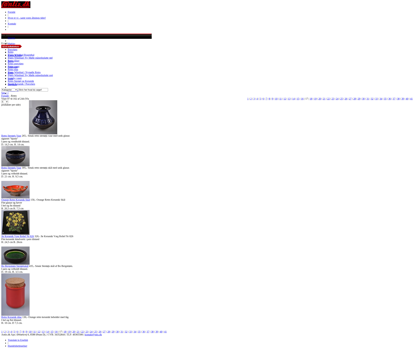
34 (381, 98)
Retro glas (13, 69)
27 (350, 98)
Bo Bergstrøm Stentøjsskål (14, 266)
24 (337, 98)
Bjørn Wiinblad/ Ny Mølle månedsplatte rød (30, 57)
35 (385, 98)
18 (311, 98)
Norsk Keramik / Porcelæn (21, 84)
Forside (11, 12)
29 (359, 98)
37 (394, 98)
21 (324, 98)
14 (293, 98)
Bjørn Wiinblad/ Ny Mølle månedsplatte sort (30, 75)
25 (341, 98)
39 (402, 98)
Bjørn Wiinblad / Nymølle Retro (24, 72)
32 (372, 98)
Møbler (11, 43)
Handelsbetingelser (17, 346)
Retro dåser (13, 60)
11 (280, 98)
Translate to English (18, 340)
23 (333, 98)
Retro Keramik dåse (11, 317)
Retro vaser (13, 66)
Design (11, 38)
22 (328, 98)
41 (411, 98)
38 (398, 98)
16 (302, 98)
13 (289, 98)
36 (389, 98)
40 (407, 98)
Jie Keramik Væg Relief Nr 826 (17, 236)
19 (315, 98)
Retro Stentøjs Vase (11, 135)
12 (284, 98)
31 (367, 98)
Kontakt (12, 23)
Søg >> (5, 93)
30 (363, 98)
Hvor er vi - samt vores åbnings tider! (27, 17)
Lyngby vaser (15, 78)
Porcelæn (12, 49)
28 (354, 98)
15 (298, 98)
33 (376, 98)
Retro (10, 52)
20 (319, 98)
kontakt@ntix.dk (93, 334)
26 (346, 98)
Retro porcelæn (15, 63)
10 (276, 98)
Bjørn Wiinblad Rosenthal (21, 55)
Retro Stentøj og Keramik (21, 81)
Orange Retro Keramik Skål (15, 199)
